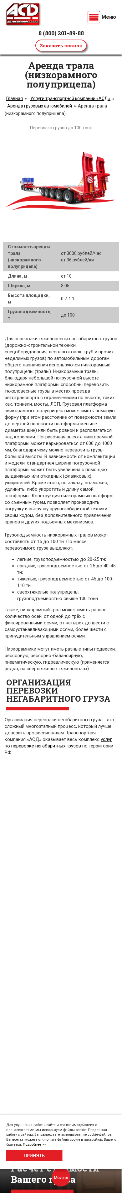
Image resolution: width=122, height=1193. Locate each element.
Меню (109, 17)
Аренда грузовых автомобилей (39, 105)
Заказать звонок (61, 45)
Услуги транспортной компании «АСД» (70, 98)
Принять (34, 1155)
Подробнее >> (34, 1145)
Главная (14, 98)
